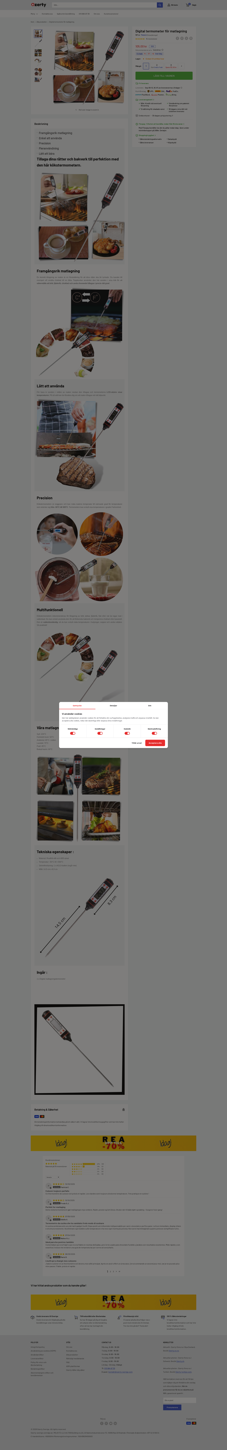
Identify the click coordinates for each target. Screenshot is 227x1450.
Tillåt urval (137, 743)
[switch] (72, 733)
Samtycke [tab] (77, 705)
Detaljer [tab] (113, 705)
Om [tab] (149, 705)
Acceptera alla (155, 743)
